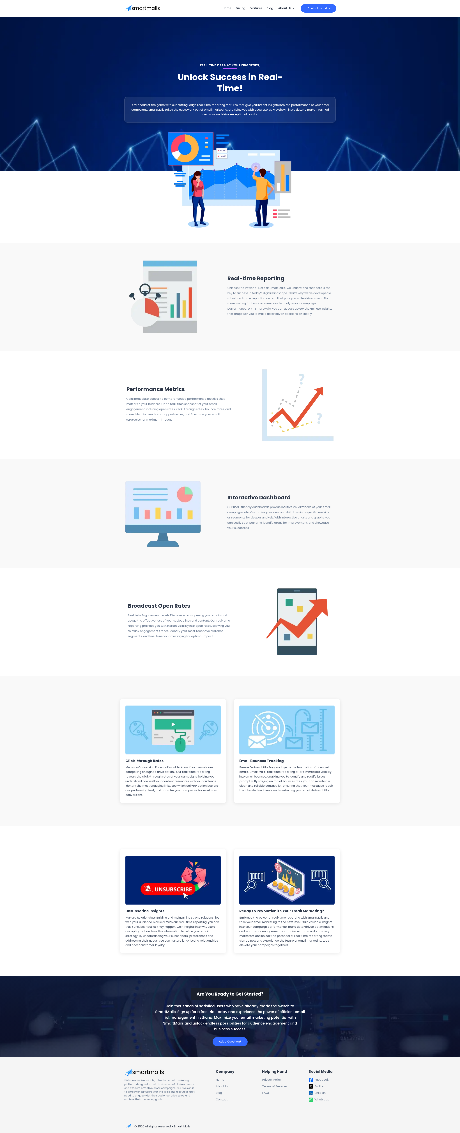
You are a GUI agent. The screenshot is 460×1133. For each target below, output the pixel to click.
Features (256, 8)
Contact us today (318, 8)
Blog (270, 8)
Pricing (240, 8)
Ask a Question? (230, 1041)
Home (227, 8)
